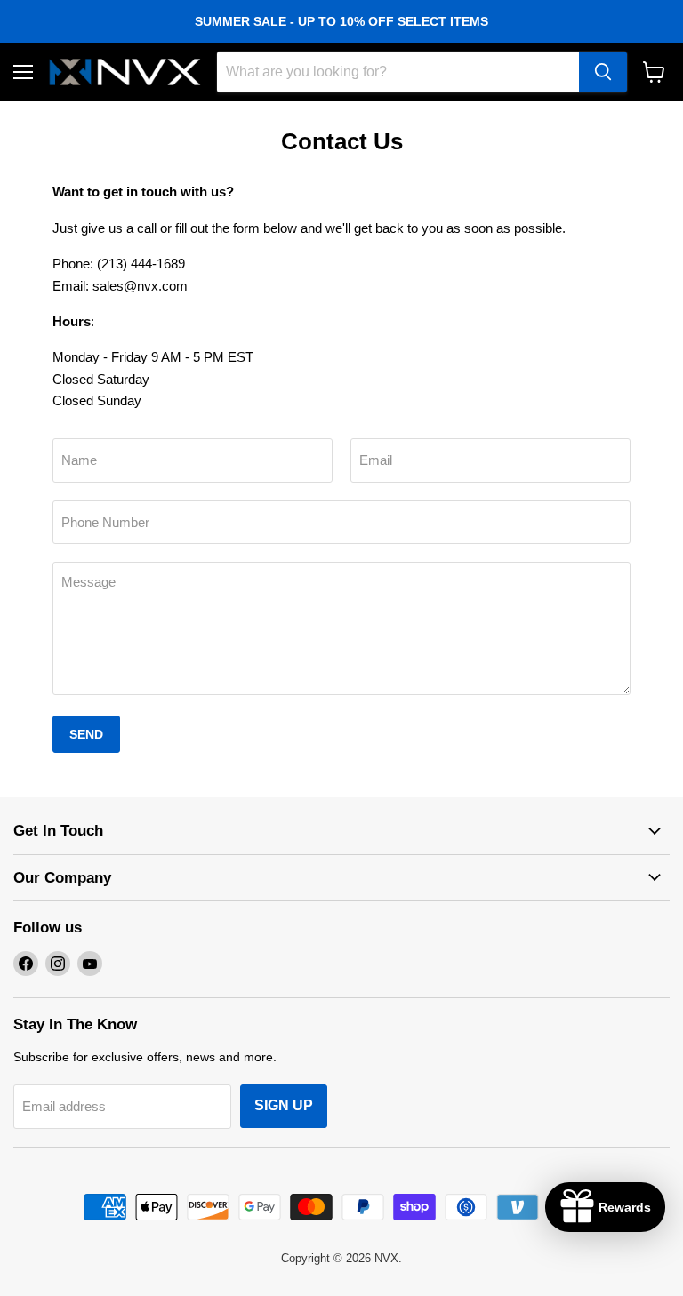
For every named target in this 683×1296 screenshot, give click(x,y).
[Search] (603, 72)
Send (86, 734)
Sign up (283, 1105)
